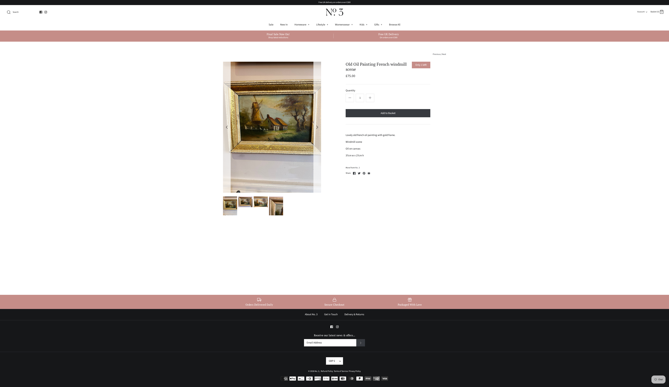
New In (284, 24)
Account (641, 11)
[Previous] (227, 127)
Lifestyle (322, 24)
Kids (363, 24)
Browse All (394, 24)
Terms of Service (340, 371)
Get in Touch (331, 314)
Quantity (350, 90)
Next (444, 54)
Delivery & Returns (354, 314)
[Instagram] (45, 12)
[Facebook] (41, 12)
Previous (437, 54)
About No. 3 (311, 314)
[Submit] (360, 342)
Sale (271, 24)
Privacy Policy (354, 371)
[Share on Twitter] (359, 173)
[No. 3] (334, 12)
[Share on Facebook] (354, 173)
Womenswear (344, 24)
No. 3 (357, 167)
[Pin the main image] (364, 173)
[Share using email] (369, 173)
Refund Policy (326, 371)
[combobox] (21, 12)
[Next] (317, 127)
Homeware (301, 24)
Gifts (378, 24)
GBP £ (332, 361)
